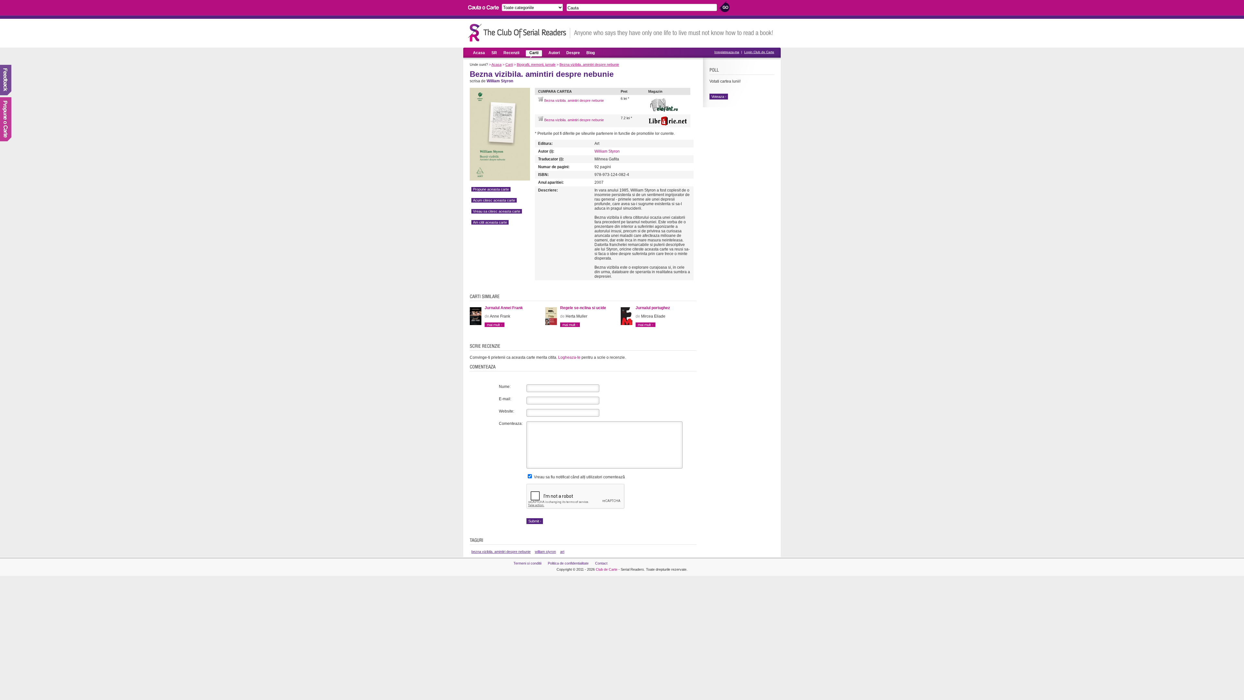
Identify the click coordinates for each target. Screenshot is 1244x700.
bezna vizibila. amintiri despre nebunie (501, 552)
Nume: (505, 386)
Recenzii (511, 53)
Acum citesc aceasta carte (494, 200)
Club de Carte (606, 569)
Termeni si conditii (527, 563)
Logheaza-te (569, 357)
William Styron (607, 151)
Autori (554, 53)
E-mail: (505, 399)
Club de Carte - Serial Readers (519, 32)
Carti (533, 53)
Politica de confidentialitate (568, 563)
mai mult (493, 325)
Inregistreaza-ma (726, 52)
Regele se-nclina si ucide (583, 308)
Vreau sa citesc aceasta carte (496, 211)
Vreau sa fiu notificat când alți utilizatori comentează (579, 477)
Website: (506, 411)
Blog (590, 53)
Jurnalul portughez (653, 308)
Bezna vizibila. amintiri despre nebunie (589, 64)
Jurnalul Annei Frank (504, 308)
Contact (601, 563)
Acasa (479, 53)
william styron (545, 552)
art (562, 552)
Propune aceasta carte (491, 189)
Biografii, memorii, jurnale (536, 64)
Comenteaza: (511, 423)
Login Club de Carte (759, 52)
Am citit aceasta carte (490, 222)
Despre (573, 53)
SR (494, 53)
